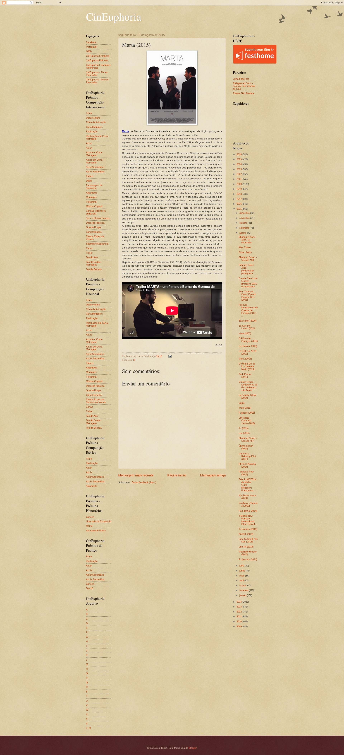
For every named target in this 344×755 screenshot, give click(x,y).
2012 (239, 611)
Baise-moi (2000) (247, 320)
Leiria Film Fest (241, 79)
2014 (239, 601)
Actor (89, 143)
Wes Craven (245, 247)
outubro (243, 222)
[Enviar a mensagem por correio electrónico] (169, 356)
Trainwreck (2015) (248, 529)
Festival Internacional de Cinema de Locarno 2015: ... (248, 310)
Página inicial (176, 475)
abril (241, 580)
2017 (239, 199)
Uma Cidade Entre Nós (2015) (248, 540)
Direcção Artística (95, 222)
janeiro (243, 595)
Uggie (242, 403)
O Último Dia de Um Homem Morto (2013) (247, 366)
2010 (239, 621)
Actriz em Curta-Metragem (94, 161)
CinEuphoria (113, 16)
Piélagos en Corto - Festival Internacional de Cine (244, 86)
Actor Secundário (95, 167)
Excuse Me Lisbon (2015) (247, 327)
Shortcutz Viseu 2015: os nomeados (247, 240)
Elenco (89, 176)
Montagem (91, 197)
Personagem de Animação (94, 186)
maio (242, 575)
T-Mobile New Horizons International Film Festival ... (248, 520)
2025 (239, 159)
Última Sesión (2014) (246, 447)
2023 (239, 169)
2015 (239, 209)
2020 (239, 184)
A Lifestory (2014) (248, 559)
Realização (91, 131)
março (243, 585)
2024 (239, 164)
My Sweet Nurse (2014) (247, 497)
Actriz (89, 148)
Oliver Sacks (245, 252)
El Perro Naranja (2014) (247, 465)
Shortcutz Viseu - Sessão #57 (248, 439)
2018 (239, 194)
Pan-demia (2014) (248, 511)
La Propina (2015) (248, 346)
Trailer (89, 253)
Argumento (91, 192)
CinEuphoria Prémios (97, 60)
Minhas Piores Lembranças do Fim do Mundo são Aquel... (248, 386)
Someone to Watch (96, 530)
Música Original (94, 206)
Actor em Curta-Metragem (94, 153)
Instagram (91, 46)
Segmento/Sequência (97, 243)
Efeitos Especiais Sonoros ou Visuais (96, 401)
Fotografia (91, 202)
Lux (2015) (244, 433)
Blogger (192, 748)
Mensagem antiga (213, 475)
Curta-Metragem (94, 127)
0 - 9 (88, 728)
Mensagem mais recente (136, 475)
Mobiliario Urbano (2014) (248, 553)
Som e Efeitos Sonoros (98, 218)
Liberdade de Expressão (98, 521)
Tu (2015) (244, 428)
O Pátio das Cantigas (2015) (248, 339)
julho (242, 565)
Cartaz (89, 248)
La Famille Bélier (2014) (247, 396)
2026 (239, 154)
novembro (244, 218)
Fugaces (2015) (247, 412)
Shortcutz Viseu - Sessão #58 (248, 258)
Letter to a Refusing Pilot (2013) (247, 456)
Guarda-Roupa (93, 227)
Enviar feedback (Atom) (144, 482)
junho (242, 570)
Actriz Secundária (95, 171)
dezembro (244, 213)
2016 (239, 203)
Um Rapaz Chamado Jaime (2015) (247, 420)
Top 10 (89, 588)
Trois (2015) (245, 407)
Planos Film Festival (243, 93)
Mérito (89, 526)
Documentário (93, 118)
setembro (244, 227)
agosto (243, 232)
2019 (239, 189)
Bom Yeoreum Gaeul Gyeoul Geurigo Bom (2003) (247, 295)
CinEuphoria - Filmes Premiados (97, 73)
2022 (239, 174)
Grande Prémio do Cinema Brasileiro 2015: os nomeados (248, 282)
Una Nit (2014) (246, 546)
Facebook (91, 42)
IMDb (89, 51)
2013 (239, 606)
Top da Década (94, 269)
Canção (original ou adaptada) (96, 212)
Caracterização (94, 232)
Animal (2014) (246, 534)
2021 (239, 179)
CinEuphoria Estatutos (97, 56)
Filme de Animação (96, 122)
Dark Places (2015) (245, 375)
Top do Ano (92, 257)
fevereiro (244, 590)
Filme (89, 113)
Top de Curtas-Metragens (93, 263)
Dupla (89, 180)
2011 (239, 616)
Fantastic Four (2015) (246, 473)
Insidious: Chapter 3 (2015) (248, 504)
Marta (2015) (245, 358)
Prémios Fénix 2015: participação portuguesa (246, 269)
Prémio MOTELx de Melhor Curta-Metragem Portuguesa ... (247, 485)
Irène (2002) (245, 333)
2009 (239, 626)
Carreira (90, 517)
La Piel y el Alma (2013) (247, 352)
